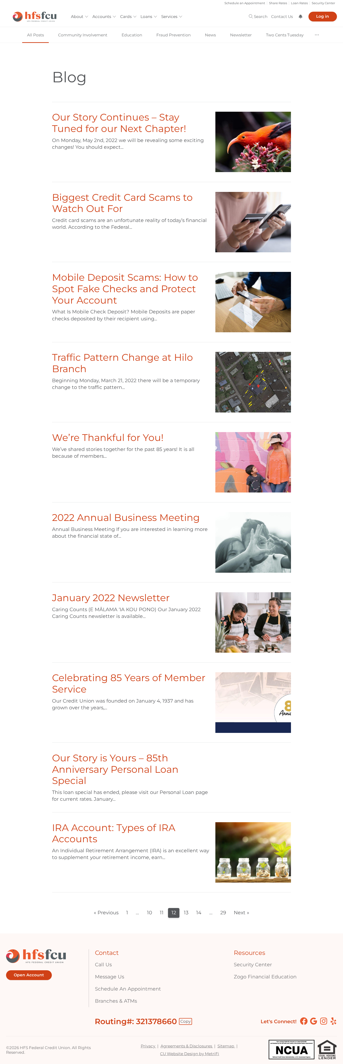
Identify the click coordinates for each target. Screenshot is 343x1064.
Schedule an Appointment (244, 3)
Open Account (29, 975)
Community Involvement (82, 35)
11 (162, 912)
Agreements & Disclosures (187, 1046)
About (77, 16)
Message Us (109, 977)
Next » (241, 912)
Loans (146, 16)
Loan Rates (299, 3)
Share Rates (278, 3)
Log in (322, 16)
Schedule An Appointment (128, 989)
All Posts (35, 35)
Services (169, 16)
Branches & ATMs (116, 1001)
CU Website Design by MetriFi (189, 1053)
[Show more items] (317, 35)
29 (223, 912)
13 (186, 912)
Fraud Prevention (173, 35)
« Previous (106, 912)
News (210, 35)
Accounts (101, 16)
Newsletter (241, 35)
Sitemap (226, 1046)
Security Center (323, 3)
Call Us (103, 964)
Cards (126, 16)
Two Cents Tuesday (285, 35)
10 (149, 912)
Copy (185, 1021)
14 (198, 912)
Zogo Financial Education (265, 977)
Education (132, 35)
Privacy (148, 1046)
